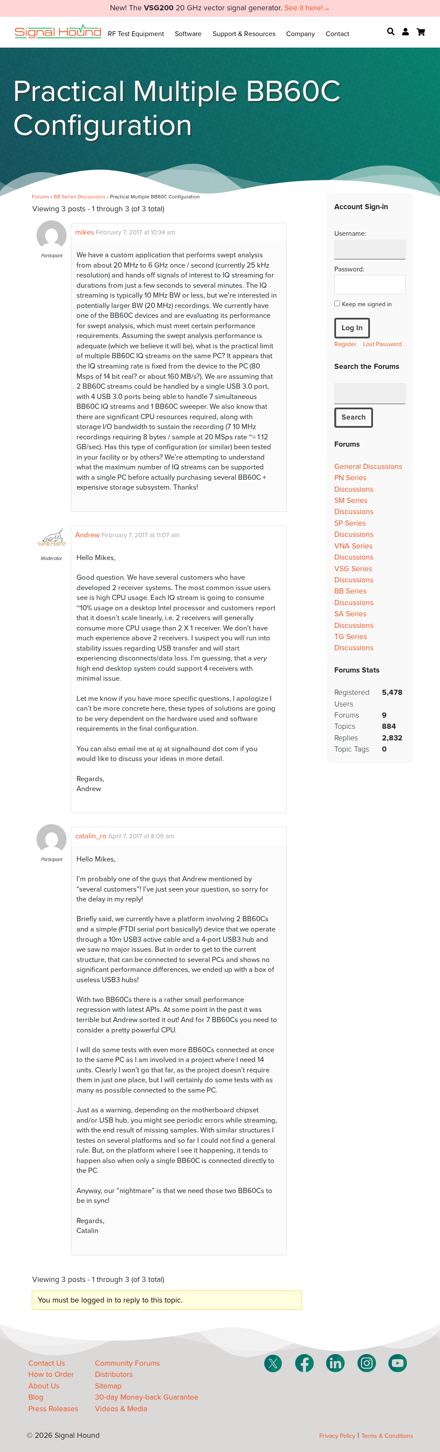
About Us (43, 1386)
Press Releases (53, 1408)
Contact (337, 34)
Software (188, 34)
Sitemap (108, 1386)
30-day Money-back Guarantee (147, 1397)
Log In (352, 327)
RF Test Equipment (136, 34)
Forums (40, 197)
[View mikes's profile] (52, 248)
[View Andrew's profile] (52, 551)
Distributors (114, 1374)
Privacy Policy (337, 1436)
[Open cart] (420, 32)
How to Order (51, 1374)
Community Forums (127, 1363)
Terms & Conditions (387, 1436)
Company (300, 34)
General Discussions (368, 466)
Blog (35, 1397)
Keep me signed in (367, 304)
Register (345, 344)
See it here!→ (307, 7)
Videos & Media (121, 1408)
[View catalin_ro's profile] (52, 852)
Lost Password (382, 344)
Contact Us (46, 1363)
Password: (349, 269)
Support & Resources (244, 34)
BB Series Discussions (80, 197)
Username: (350, 233)
